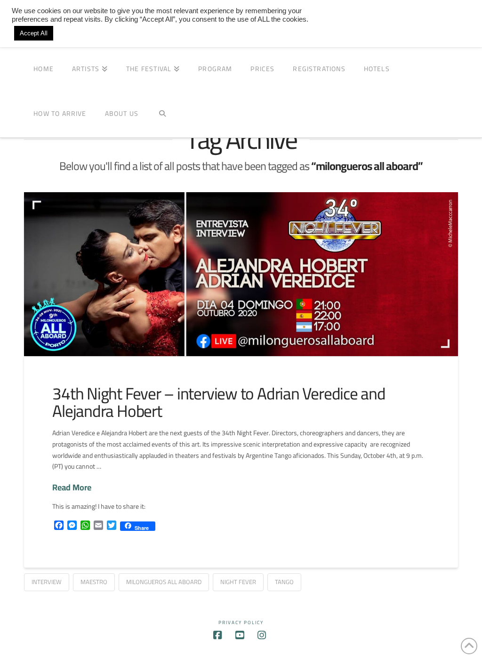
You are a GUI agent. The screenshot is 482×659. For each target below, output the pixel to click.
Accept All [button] (34, 33)
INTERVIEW (47, 581)
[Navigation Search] (162, 115)
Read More (71, 487)
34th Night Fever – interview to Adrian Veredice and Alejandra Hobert (219, 402)
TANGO (284, 581)
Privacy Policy (241, 622)
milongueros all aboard (163, 581)
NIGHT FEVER (238, 581)
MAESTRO (93, 581)
